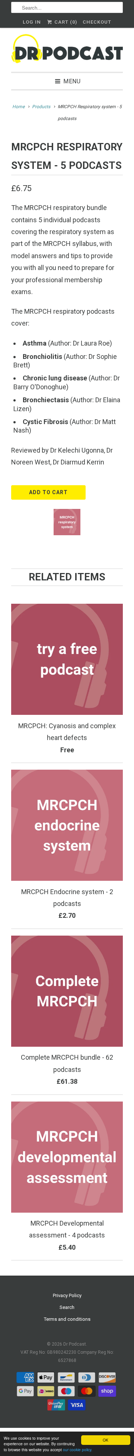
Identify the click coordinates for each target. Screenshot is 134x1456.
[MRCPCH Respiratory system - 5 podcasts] (67, 522)
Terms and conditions (67, 1319)
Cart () (65, 22)
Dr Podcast (74, 1344)
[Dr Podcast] (67, 49)
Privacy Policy (67, 1295)
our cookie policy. (77, 1449)
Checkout (97, 22)
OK (105, 1440)
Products (41, 106)
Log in (32, 22)
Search (67, 1307)
